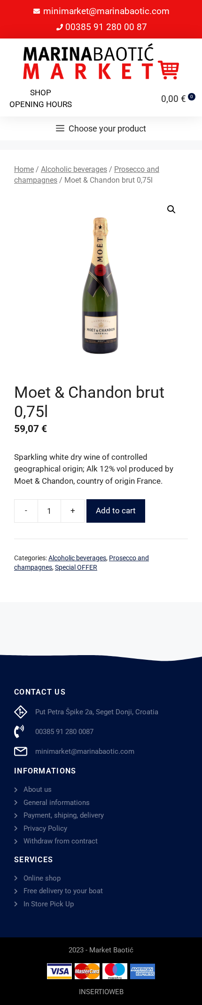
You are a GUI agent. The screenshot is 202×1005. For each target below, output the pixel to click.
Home (24, 169)
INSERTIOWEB (101, 992)
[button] (171, 209)
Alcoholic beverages (74, 169)
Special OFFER (76, 567)
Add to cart (116, 510)
